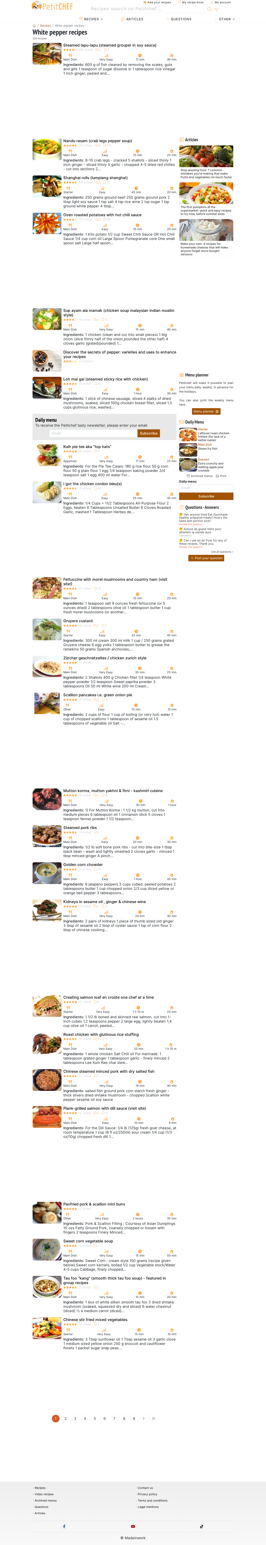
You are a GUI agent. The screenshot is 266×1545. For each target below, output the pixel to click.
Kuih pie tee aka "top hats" (87, 446)
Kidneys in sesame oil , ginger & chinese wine (104, 901)
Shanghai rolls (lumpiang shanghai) (95, 177)
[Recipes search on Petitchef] (209, 9)
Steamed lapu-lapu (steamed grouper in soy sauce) (110, 45)
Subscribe (149, 433)
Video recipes (44, 1494)
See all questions (221, 551)
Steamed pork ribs (80, 827)
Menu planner (204, 411)
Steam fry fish (207, 448)
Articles (134, 19)
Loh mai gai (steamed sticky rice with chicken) (105, 379)
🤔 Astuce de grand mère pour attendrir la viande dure (200, 530)
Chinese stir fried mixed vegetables (95, 1319)
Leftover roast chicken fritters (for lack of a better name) (213, 437)
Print (222, 476)
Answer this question (190, 524)
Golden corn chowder (83, 864)
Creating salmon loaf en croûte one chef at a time (108, 997)
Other (224, 19)
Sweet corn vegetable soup (88, 1241)
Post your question (208, 558)
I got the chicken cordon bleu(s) (92, 483)
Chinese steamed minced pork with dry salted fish (109, 1071)
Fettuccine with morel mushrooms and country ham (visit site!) (115, 581)
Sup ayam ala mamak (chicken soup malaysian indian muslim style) (118, 312)
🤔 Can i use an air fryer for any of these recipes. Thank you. (203, 542)
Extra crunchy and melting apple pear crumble (211, 467)
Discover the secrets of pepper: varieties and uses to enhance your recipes (119, 354)
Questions (180, 19)
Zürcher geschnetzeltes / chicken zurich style (104, 658)
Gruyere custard (78, 621)
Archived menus (201, 476)
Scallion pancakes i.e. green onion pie (97, 695)
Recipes (91, 19)
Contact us (145, 1488)
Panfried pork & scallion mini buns (94, 1204)
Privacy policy (147, 1494)
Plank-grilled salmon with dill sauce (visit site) (104, 1108)
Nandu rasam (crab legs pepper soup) (97, 141)
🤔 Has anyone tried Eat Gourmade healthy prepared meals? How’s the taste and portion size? (203, 518)
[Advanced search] (216, 10)
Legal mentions (148, 1507)
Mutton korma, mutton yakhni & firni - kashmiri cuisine (113, 790)
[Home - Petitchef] (34, 25)
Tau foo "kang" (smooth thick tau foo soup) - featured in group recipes (114, 1280)
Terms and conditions (152, 1500)
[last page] (153, 1419)
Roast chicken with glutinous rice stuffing (101, 1034)
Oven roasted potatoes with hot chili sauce (102, 215)
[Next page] (144, 1419)
